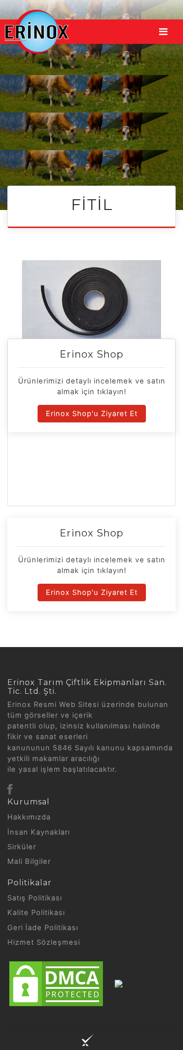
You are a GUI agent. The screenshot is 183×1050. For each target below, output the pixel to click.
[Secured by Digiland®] (118, 983)
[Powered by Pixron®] (87, 1040)
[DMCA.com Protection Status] (56, 983)
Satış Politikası (34, 898)
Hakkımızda (29, 817)
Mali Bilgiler (29, 861)
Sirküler (21, 846)
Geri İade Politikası (42, 927)
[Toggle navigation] (163, 31)
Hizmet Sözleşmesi (43, 942)
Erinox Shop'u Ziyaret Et (92, 413)
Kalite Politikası (36, 912)
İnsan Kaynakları (38, 832)
